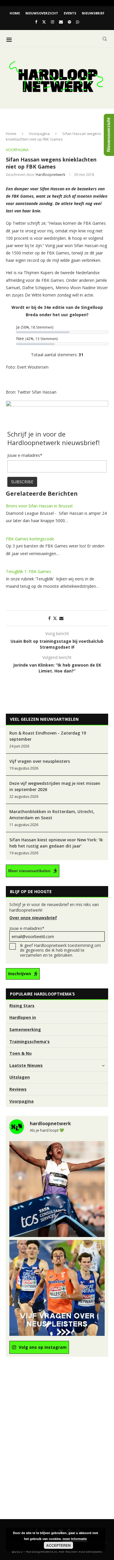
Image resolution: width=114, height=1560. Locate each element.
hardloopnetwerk (50, 174)
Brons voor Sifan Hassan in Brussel (39, 506)
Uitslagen (19, 1077)
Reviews (18, 1089)
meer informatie (75, 1538)
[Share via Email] (61, 618)
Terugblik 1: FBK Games (28, 571)
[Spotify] (69, 21)
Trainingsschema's (29, 1041)
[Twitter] (44, 21)
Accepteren (58, 1545)
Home (15, 13)
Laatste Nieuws (26, 1065)
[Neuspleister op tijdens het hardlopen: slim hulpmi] (57, 1288)
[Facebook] (36, 21)
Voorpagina (39, 133)
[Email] (61, 21)
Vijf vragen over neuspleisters (39, 761)
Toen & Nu (20, 1053)
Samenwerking (25, 1029)
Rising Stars (21, 1005)
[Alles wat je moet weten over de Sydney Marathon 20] (57, 1189)
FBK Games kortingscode (30, 539)
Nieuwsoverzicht (41, 13)
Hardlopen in (22, 1017)
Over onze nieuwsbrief (33, 917)
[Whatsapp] (77, 21)
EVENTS (70, 13)
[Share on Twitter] (55, 618)
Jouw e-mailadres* (26, 928)
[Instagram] (52, 21)
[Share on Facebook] (49, 618)
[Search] (105, 38)
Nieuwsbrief (93, 13)
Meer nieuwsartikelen (29, 870)
